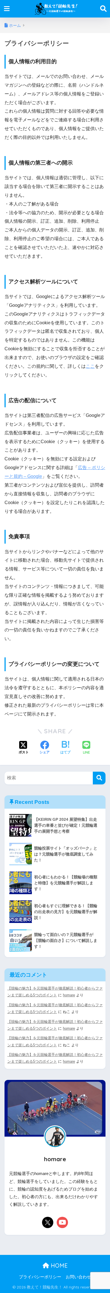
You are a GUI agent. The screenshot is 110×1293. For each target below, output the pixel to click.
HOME (58, 1265)
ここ (90, 366)
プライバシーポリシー (40, 1277)
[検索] (99, 778)
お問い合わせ (78, 1277)
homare (69, 995)
